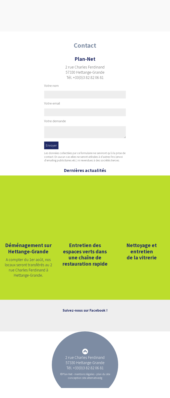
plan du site (103, 374)
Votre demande (55, 121)
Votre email (52, 103)
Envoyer (51, 145)
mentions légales (84, 374)
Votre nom (51, 85)
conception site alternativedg (85, 378)
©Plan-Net (66, 374)
